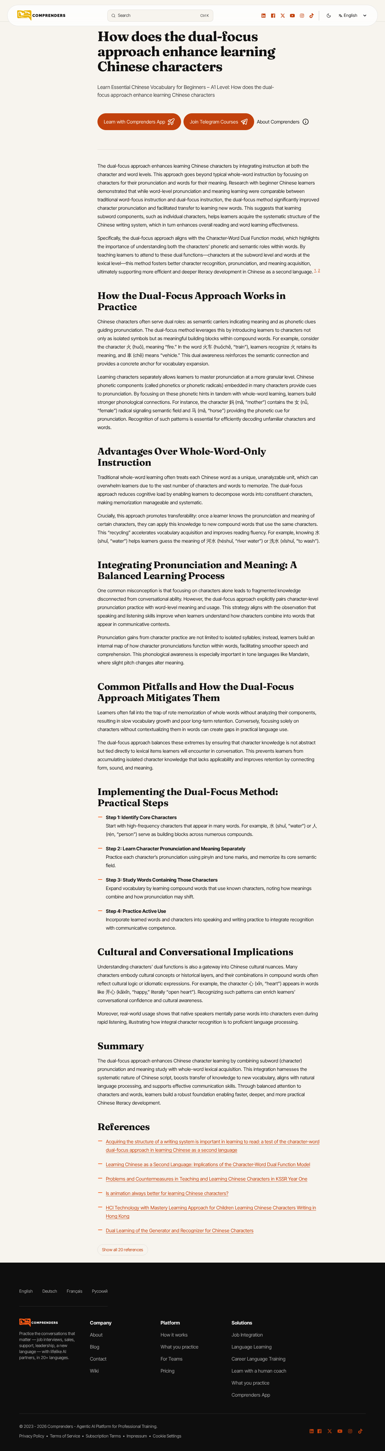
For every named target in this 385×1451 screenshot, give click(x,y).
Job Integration (247, 1335)
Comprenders (61, 1426)
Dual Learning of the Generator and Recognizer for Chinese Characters (180, 1230)
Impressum (137, 1435)
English (26, 1291)
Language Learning (252, 1347)
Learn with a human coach (259, 1371)
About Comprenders (278, 122)
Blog (94, 1347)
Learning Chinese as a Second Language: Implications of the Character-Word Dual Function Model (208, 1164)
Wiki (94, 1371)
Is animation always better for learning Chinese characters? (167, 1193)
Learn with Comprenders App (134, 122)
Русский (100, 1291)
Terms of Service (65, 1435)
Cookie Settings (167, 1435)
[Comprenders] (41, 15)
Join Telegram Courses (214, 122)
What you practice (180, 1347)
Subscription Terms (104, 1435)
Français (74, 1291)
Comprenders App (251, 1395)
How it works (174, 1335)
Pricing (167, 1371)
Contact (98, 1359)
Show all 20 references (122, 1249)
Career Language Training (258, 1359)
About (96, 1335)
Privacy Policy (32, 1435)
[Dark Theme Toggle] (329, 15)
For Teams (172, 1359)
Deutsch (49, 1291)
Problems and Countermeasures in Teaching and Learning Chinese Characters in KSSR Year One (206, 1179)
